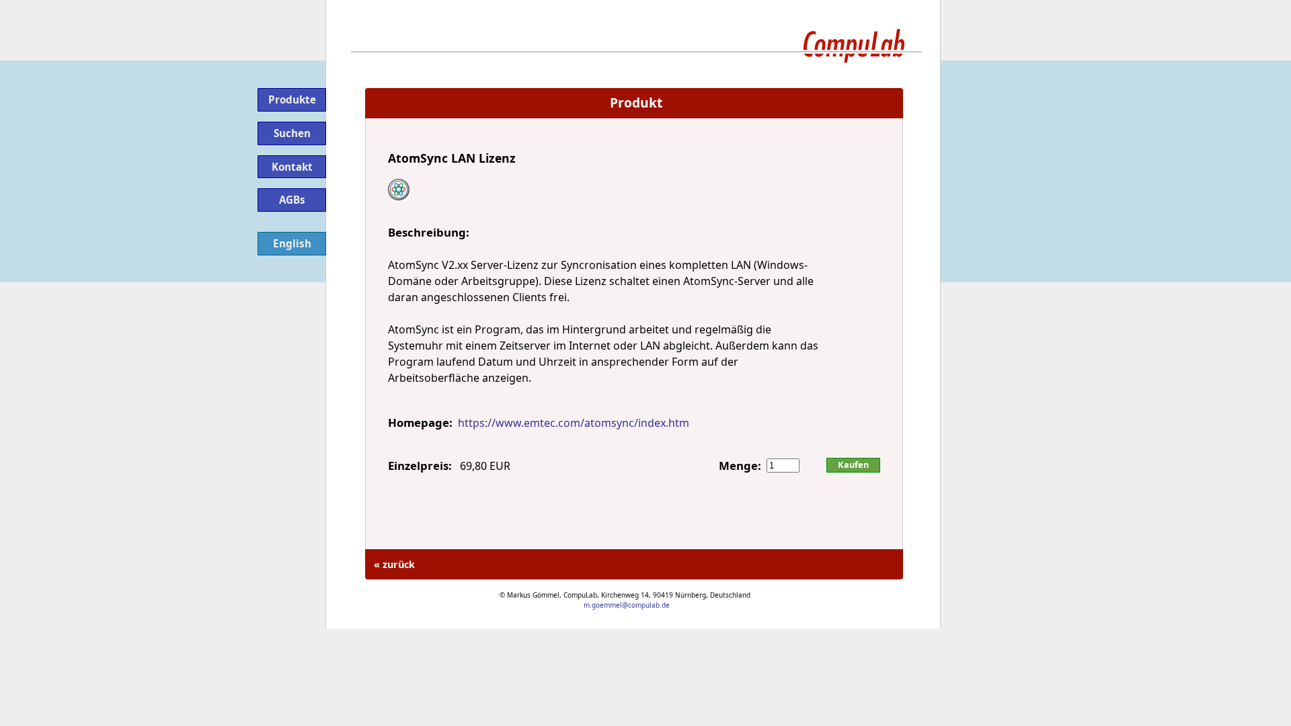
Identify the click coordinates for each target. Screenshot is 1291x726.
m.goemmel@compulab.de (627, 605)
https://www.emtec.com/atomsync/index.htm (573, 422)
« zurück (393, 564)
